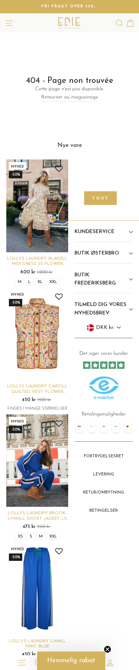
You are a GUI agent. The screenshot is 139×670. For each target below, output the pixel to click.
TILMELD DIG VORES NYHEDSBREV (100, 309)
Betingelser (103, 511)
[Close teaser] (107, 649)
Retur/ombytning (103, 493)
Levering (103, 474)
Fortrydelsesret (104, 456)
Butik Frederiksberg (95, 279)
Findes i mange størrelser (37, 409)
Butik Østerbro (97, 253)
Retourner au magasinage (69, 97)
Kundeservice (95, 232)
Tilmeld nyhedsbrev (103, 428)
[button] (71, 661)
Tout (100, 198)
